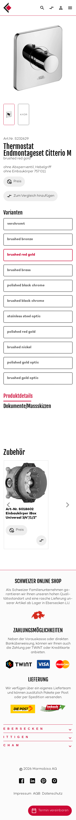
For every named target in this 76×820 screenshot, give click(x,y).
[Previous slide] (8, 505)
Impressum (22, 794)
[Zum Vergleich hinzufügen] (41, 540)
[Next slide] (67, 505)
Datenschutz (52, 794)
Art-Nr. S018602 (21, 514)
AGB (36, 794)
